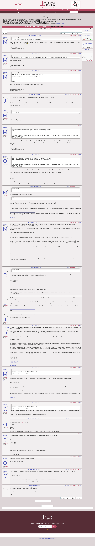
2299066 (80, 35)
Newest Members (87, 41)
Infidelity (39, 26)
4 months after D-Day (14, 361)
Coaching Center (47, 9)
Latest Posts (87, 49)
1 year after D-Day (13, 362)
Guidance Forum (74, 12)
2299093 (80, 186)
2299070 (80, 70)
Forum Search (87, 30)
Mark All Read (11, 508)
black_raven (67, 469)
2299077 (80, 125)
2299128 (80, 367)
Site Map (57, 523)
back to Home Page (47, 3)
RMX (68, 35)
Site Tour (35, 12)
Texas (3, 198)
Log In (91, 26)
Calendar (45, 28)
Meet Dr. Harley (42, 12)
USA (3, 338)
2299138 (80, 456)
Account (62, 523)
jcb (68, 53)
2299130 (80, 402)
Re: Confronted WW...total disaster (35, 35)
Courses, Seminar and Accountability (29, 9)
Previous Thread (22, 30)
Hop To (33, 501)
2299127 (80, 325)
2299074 (80, 108)
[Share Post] (77, 35)
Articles (66, 12)
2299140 (80, 469)
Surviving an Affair (45, 26)
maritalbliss (67, 94)
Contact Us (77, 508)
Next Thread (61, 30)
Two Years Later (13, 363)
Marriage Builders (28, 26)
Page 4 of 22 (63, 33)
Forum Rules (5, 508)
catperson (67, 485)
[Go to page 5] (81, 33)
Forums (34, 26)
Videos (40, 9)
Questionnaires (56, 9)
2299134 (80, 433)
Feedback (33, 523)
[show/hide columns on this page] (92, 28)
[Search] (90, 28)
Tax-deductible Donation (26, 12)
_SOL (68, 313)
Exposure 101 (12, 217)
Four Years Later (13, 365)
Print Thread (5, 33)
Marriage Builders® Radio (66, 9)
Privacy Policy (47, 523)
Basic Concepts (51, 12)
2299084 (80, 154)
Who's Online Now (87, 35)
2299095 (80, 222)
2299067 (80, 53)
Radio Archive (76, 9)
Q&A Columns (60, 12)
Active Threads (49, 28)
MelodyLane (67, 222)
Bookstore (18, 9)
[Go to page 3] (67, 33)
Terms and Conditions (39, 523)
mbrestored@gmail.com (60, 23)
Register (87, 26)
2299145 (80, 485)
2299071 (80, 94)
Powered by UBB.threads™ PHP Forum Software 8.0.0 (47, 538)
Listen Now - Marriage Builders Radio (75, 4)
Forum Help (82, 508)
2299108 (80, 267)
